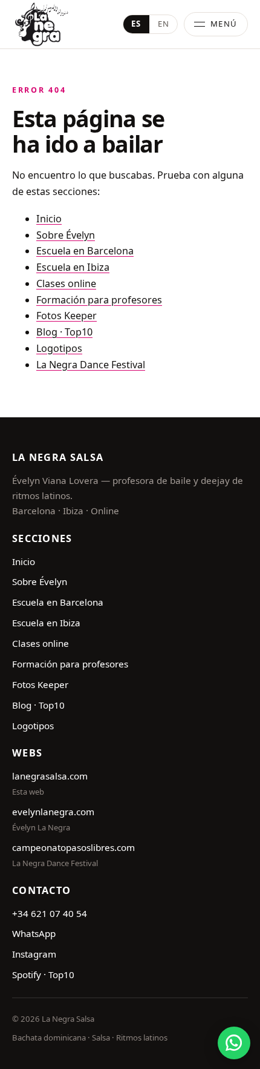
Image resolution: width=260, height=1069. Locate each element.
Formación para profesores (99, 299)
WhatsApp (34, 933)
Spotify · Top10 (43, 974)
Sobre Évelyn (65, 235)
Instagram (34, 954)
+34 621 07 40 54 (49, 913)
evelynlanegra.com (53, 812)
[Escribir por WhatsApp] (234, 1043)
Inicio (49, 218)
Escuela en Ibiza (72, 267)
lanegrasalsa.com (50, 776)
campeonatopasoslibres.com (73, 847)
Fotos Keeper (66, 315)
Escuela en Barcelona (85, 250)
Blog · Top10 (64, 332)
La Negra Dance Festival (90, 364)
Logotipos (59, 348)
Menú (224, 23)
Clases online (66, 283)
